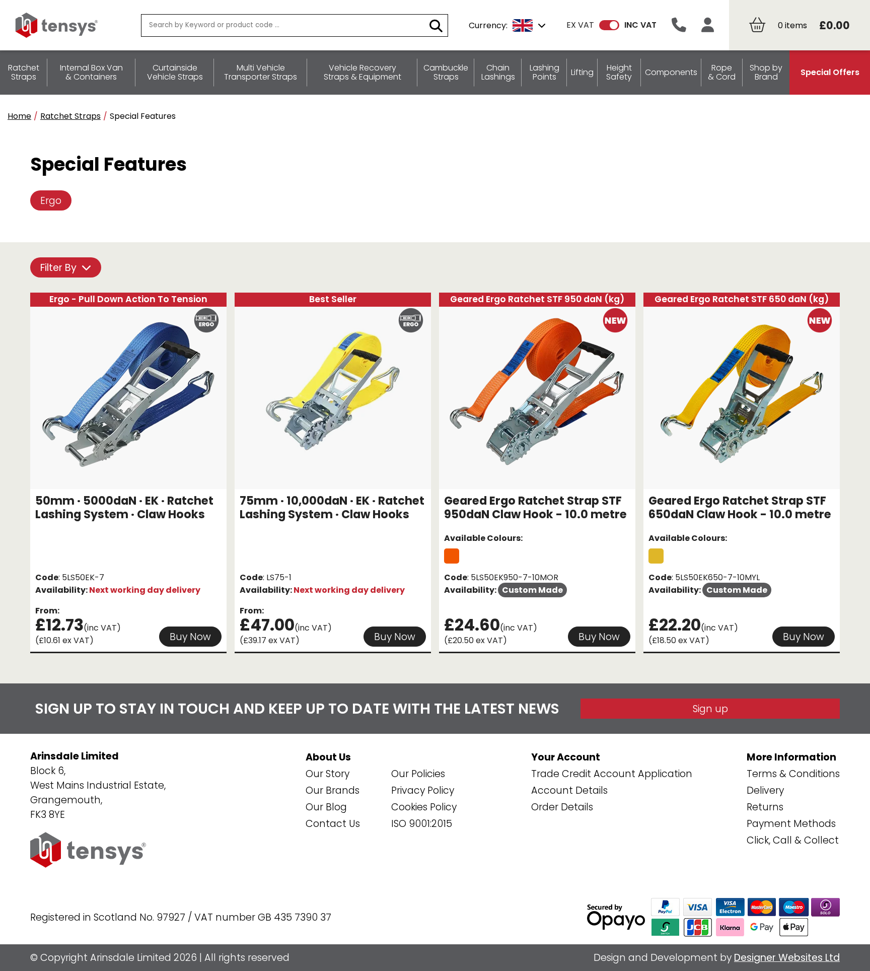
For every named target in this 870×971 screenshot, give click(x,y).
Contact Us (333, 823)
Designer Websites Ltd (787, 957)
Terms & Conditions (793, 774)
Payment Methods (791, 823)
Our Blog (326, 807)
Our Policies (418, 774)
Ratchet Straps (70, 116)
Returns (765, 807)
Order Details (562, 807)
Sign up (710, 709)
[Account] (707, 25)
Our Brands (332, 790)
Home (19, 116)
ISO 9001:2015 (421, 823)
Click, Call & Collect (793, 840)
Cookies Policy (424, 807)
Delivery (765, 790)
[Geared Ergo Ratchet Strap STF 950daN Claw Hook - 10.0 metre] (451, 556)
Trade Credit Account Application (611, 774)
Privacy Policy (422, 790)
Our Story (327, 774)
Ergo (50, 200)
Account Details (569, 790)
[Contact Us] (679, 25)
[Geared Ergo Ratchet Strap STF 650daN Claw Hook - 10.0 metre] (656, 556)
